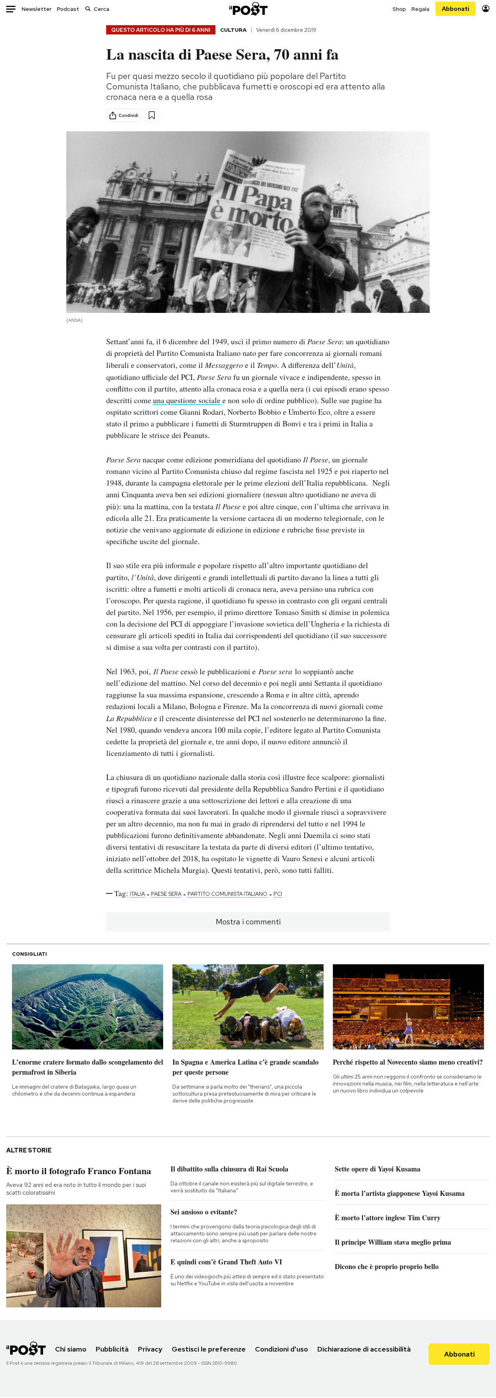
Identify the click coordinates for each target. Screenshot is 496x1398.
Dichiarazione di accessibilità (364, 1349)
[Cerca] (88, 8)
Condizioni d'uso (281, 1349)
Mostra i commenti (248, 922)
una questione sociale (186, 400)
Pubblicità (112, 1349)
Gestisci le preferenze (209, 1349)
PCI (278, 893)
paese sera (166, 893)
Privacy (150, 1349)
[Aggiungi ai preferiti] (151, 115)
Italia (137, 893)
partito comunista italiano (227, 893)
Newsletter (37, 8)
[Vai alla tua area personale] (486, 9)
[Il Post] (248, 8)
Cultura (233, 29)
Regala (420, 8)
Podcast (68, 8)
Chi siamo (70, 1349)
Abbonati (455, 9)
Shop (399, 8)
